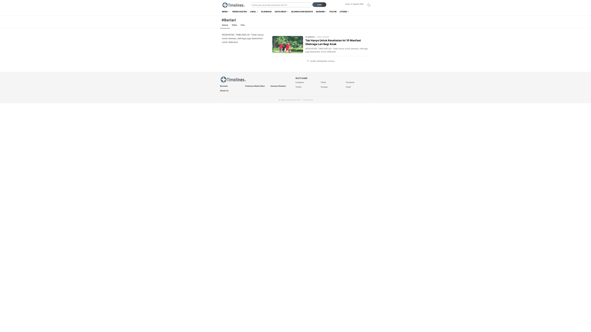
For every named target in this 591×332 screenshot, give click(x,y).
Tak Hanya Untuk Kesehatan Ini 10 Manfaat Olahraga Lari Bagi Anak (333, 42)
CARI (319, 5)
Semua (225, 25)
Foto (243, 25)
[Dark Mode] (369, 5)
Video (234, 25)
